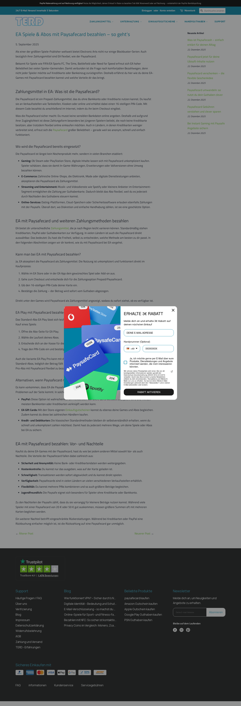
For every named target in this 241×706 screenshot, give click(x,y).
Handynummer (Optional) (137, 341)
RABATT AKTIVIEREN (148, 392)
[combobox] (132, 348)
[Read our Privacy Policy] (172, 371)
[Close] (173, 310)
